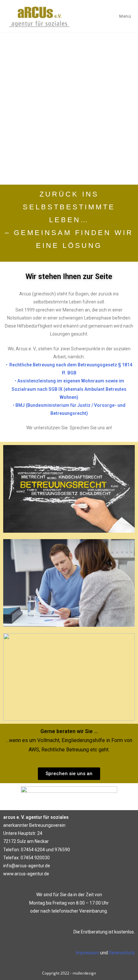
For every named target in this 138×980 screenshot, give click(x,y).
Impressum (87, 952)
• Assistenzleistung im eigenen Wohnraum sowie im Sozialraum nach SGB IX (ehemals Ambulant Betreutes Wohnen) (69, 388)
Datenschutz (122, 952)
